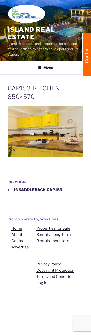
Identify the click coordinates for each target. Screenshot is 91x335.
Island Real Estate (31, 33)
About (16, 234)
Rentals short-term (53, 241)
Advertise (20, 247)
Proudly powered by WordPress (33, 219)
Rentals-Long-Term (53, 234)
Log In (41, 283)
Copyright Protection (55, 270)
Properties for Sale (53, 228)
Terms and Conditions (56, 276)
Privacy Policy (48, 264)
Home (16, 228)
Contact (18, 241)
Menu (48, 68)
